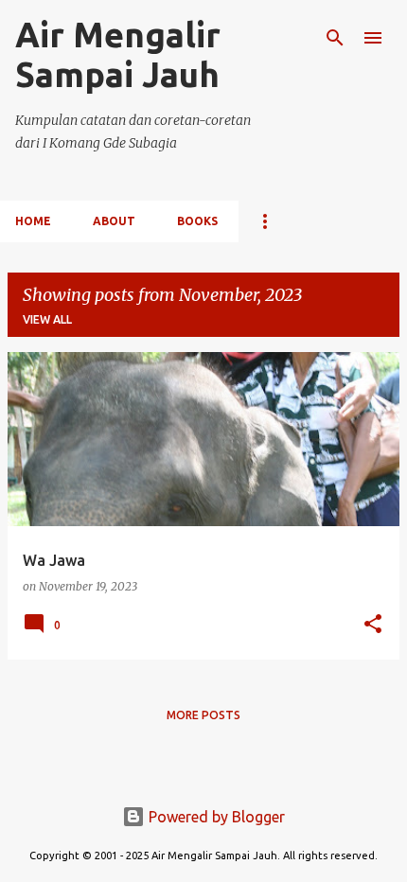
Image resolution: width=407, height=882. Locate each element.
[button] (373, 625)
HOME (33, 221)
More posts (203, 715)
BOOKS (197, 221)
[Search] (335, 38)
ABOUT (114, 221)
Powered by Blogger (215, 816)
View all (47, 319)
